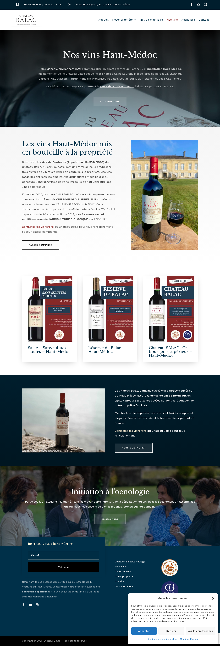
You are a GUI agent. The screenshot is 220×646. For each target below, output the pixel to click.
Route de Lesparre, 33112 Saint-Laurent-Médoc (102, 4)
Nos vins (172, 19)
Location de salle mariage (130, 561)
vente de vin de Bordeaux (117, 86)
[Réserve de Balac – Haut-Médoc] (110, 309)
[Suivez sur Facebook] (191, 4)
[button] (213, 598)
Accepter (144, 631)
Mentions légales (189, 639)
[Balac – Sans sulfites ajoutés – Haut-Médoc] (49, 309)
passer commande (40, 245)
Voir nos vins (110, 101)
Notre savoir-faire (151, 19)
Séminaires (121, 566)
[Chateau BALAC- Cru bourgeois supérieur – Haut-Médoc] (171, 309)
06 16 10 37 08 (52, 4)
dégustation (130, 501)
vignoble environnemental (64, 69)
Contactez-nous (124, 586)
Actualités (188, 19)
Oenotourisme (123, 571)
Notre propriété (122, 19)
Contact (204, 19)
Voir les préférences (200, 631)
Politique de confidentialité (162, 639)
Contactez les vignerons (38, 226)
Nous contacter (134, 448)
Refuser (171, 631)
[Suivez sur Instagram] (205, 4)
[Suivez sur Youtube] (198, 4)
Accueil (103, 19)
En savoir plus (110, 518)
